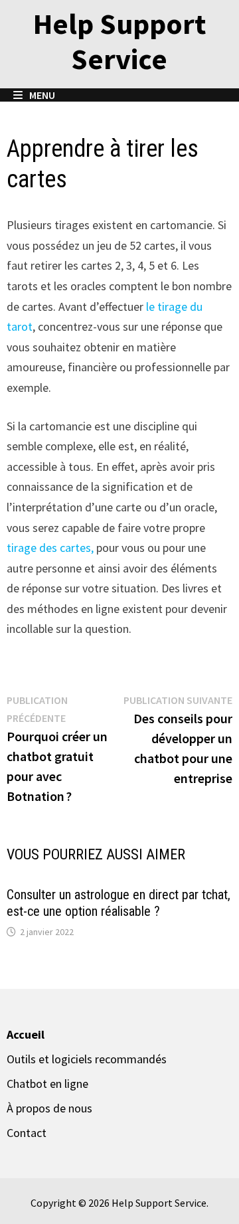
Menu (41, 95)
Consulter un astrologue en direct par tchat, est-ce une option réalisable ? (118, 903)
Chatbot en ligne (47, 1083)
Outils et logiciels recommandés (87, 1059)
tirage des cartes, (50, 547)
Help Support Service (119, 41)
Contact (26, 1132)
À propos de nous (49, 1108)
